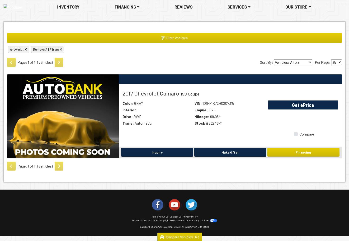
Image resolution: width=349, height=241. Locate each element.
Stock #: (202, 123)
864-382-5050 (201, 226)
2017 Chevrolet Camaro (161, 93)
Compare (307, 134)
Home (154, 216)
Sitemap (180, 220)
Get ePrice (303, 105)
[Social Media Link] (157, 204)
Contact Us (175, 216)
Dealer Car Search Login (145, 220)
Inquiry (157, 152)
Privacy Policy (190, 216)
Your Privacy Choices (197, 220)
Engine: (201, 110)
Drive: (128, 116)
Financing (303, 152)
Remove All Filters (46, 49)
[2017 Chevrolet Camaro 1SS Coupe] (63, 115)
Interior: (130, 110)
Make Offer (230, 152)
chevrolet (17, 49)
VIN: (198, 103)
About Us (163, 216)
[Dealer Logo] (13, 7)
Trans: (128, 123)
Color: (128, 103)
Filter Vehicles (176, 38)
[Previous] (11, 62)
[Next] (59, 62)
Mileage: (201, 116)
